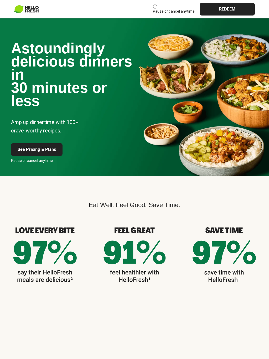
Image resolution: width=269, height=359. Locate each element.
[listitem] (45, 254)
